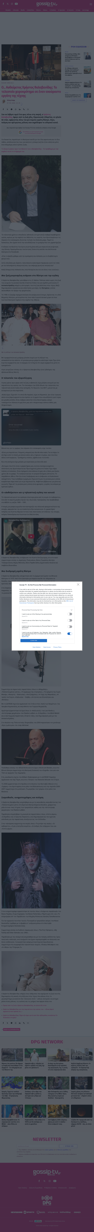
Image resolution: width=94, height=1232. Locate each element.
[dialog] (47, 616)
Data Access (47, 647)
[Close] (79, 585)
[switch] (69, 614)
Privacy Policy (57, 647)
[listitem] (47, 610)
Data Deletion (37, 647)
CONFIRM (33, 640)
